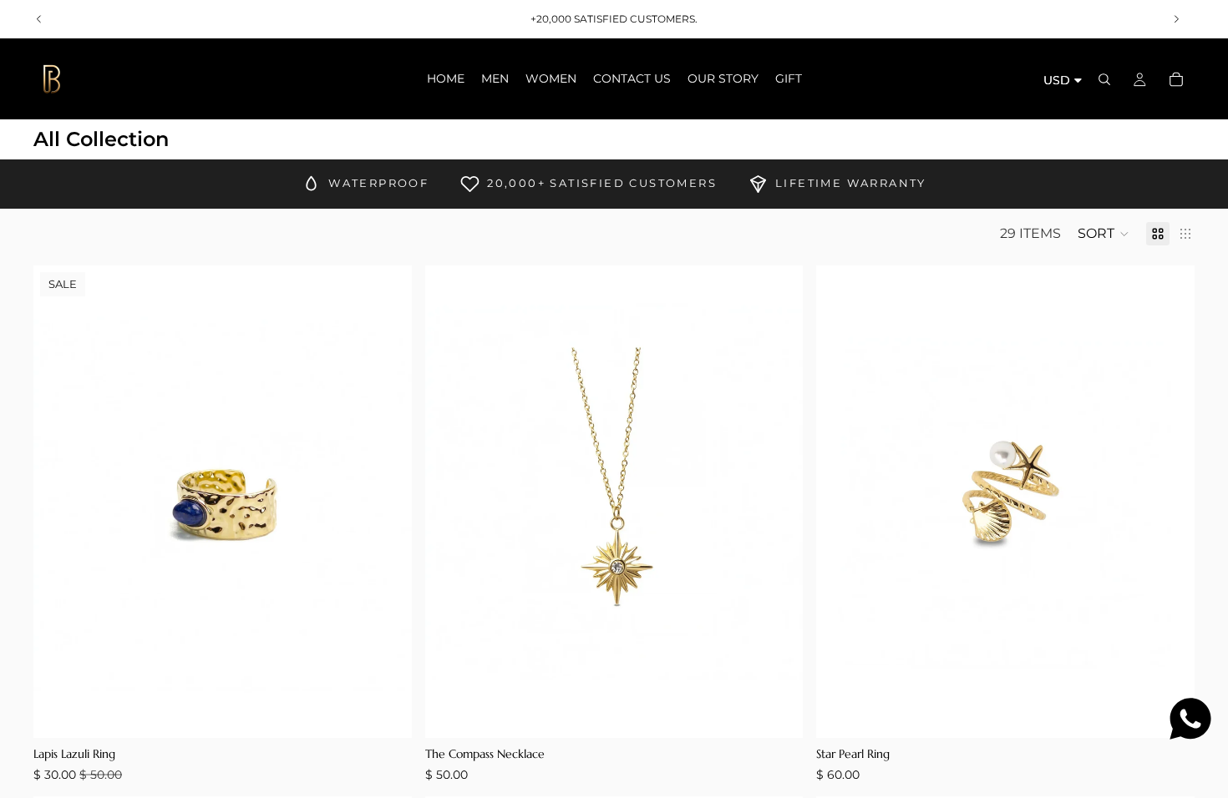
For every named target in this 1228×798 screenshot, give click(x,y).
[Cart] (1176, 79)
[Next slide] (1176, 19)
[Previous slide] (39, 19)
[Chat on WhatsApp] (1190, 719)
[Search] (1104, 79)
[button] (1103, 233)
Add (400, 712)
